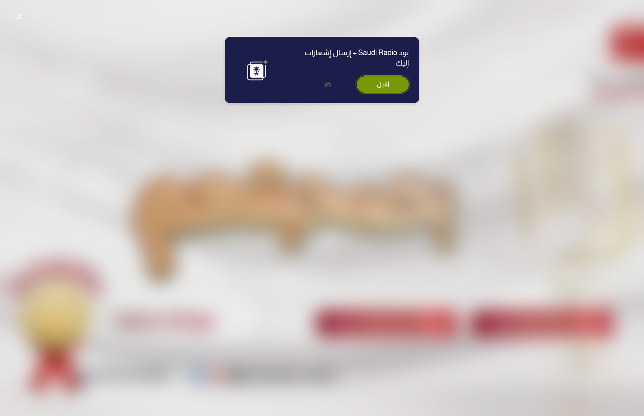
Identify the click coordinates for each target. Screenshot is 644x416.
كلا (327, 84)
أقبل (383, 84)
